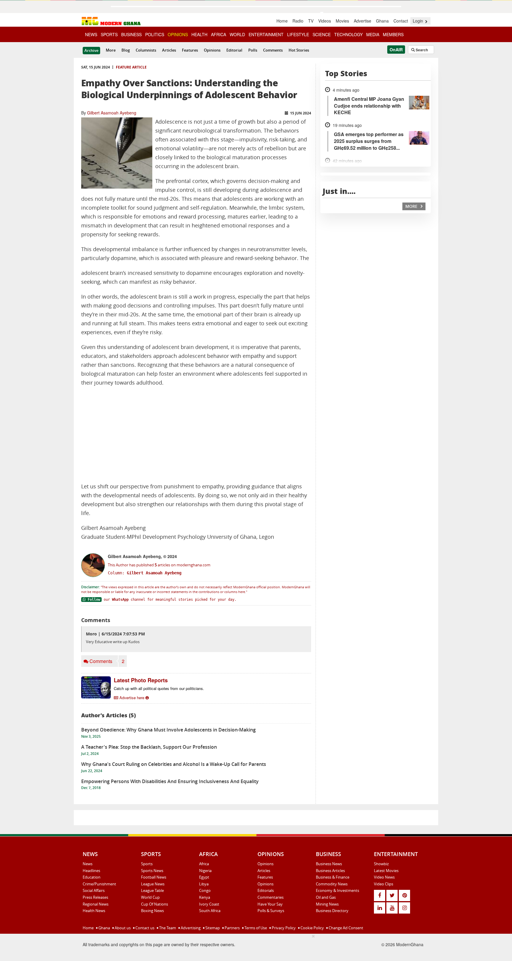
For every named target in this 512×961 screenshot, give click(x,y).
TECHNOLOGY (348, 34)
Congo (205, 890)
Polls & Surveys (270, 910)
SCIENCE (322, 34)
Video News (384, 877)
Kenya (204, 897)
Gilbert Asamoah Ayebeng (111, 113)
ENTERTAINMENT (266, 34)
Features (190, 50)
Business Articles (330, 870)
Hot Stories (299, 50)
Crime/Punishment (99, 884)
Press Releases (95, 897)
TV (310, 21)
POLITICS (154, 34)
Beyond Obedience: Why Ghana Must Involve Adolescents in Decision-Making (168, 729)
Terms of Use (255, 927)
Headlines (91, 870)
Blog (125, 50)
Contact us (144, 927)
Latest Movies (386, 870)
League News (152, 884)
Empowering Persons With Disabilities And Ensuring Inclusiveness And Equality (170, 781)
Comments (273, 50)
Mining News (327, 904)
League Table (152, 890)
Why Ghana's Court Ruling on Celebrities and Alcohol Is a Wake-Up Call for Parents (173, 764)
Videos (324, 21)
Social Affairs (94, 890)
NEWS (91, 34)
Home (282, 21)
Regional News (95, 904)
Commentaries (270, 897)
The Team (167, 927)
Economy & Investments (337, 890)
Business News (329, 863)
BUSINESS (131, 34)
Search (421, 49)
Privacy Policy (283, 927)
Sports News (152, 870)
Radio (297, 21)
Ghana (382, 21)
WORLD (237, 34)
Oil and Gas (326, 897)
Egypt (204, 877)
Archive (91, 50)
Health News (94, 910)
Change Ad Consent (345, 927)
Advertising (190, 927)
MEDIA (372, 34)
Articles (169, 50)
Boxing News (152, 910)
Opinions (212, 50)
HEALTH (199, 34)
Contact (400, 21)
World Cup (150, 897)
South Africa (209, 910)
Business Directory (332, 910)
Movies (342, 21)
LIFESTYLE (298, 34)
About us (122, 927)
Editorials (265, 890)
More (111, 50)
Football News (153, 877)
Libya (204, 884)
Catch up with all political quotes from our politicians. (159, 688)
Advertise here (131, 697)
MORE (412, 206)
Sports (147, 863)
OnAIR (396, 49)
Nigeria (205, 870)
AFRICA (218, 34)
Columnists (146, 50)
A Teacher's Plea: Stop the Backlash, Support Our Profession (149, 747)
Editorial (234, 50)
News (87, 863)
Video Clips (383, 884)
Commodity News (332, 884)
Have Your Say (270, 904)
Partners (232, 927)
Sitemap (212, 927)
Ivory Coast (209, 904)
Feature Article (131, 67)
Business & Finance (332, 877)
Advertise (362, 21)
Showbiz (381, 863)
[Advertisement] (196, 434)
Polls (252, 50)
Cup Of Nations (154, 904)
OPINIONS (178, 34)
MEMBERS (393, 34)
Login (418, 21)
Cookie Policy (312, 927)
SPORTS (109, 34)
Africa (204, 863)
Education (91, 877)
